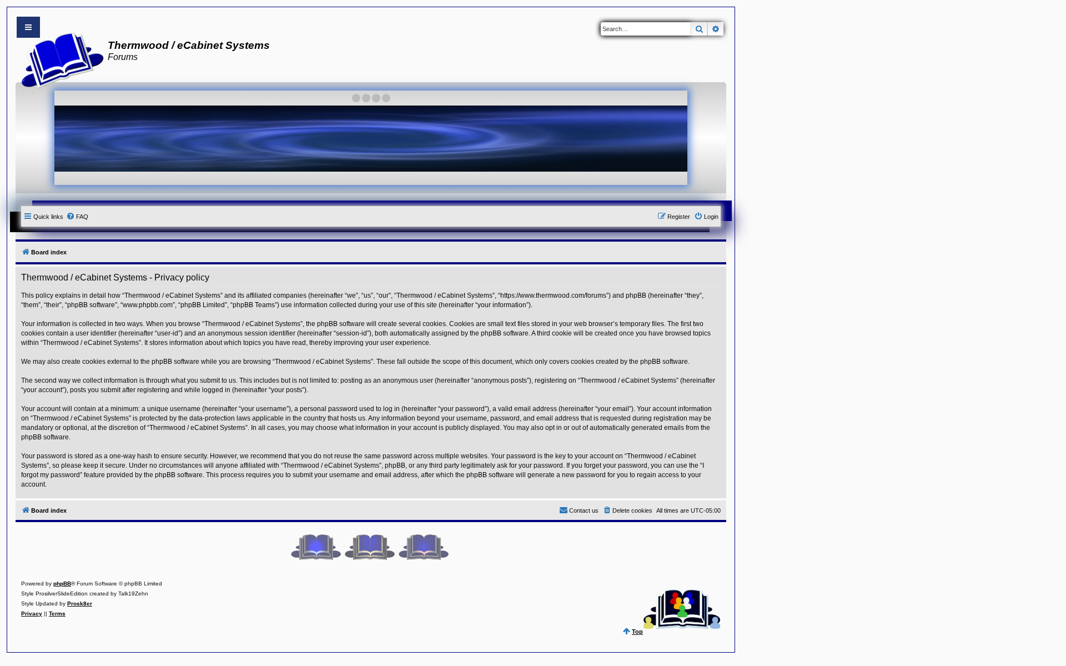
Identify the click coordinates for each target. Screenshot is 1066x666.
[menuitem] (77, 216)
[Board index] (59, 59)
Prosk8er (79, 603)
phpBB (62, 583)
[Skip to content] (28, 27)
